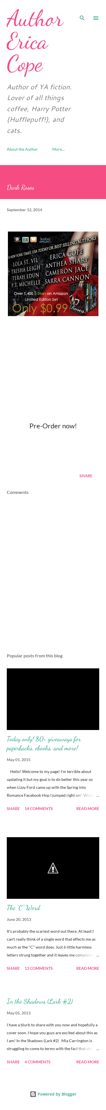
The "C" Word (23, 908)
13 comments (39, 968)
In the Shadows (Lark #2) (40, 1001)
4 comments (38, 1061)
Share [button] (85, 475)
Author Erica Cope (35, 41)
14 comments (39, 808)
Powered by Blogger (56, 1094)
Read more (87, 808)
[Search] (82, 10)
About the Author (22, 149)
